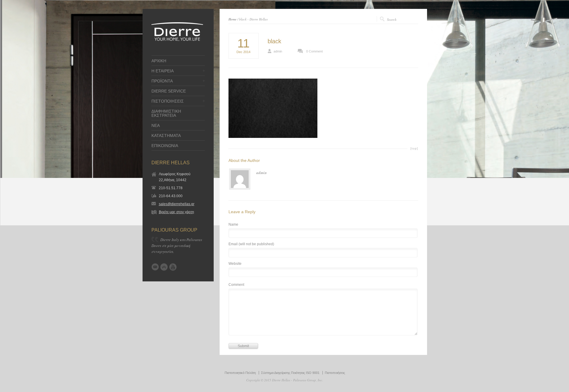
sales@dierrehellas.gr (176, 204)
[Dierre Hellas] (177, 41)
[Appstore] (164, 267)
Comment (236, 285)
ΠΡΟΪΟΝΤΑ (162, 81)
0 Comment (314, 51)
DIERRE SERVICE (168, 91)
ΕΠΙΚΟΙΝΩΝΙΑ (164, 146)
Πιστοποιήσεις (335, 373)
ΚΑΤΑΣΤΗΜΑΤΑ (166, 135)
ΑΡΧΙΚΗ (158, 61)
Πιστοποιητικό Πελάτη (240, 373)
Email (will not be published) (251, 244)
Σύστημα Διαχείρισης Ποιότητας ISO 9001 (290, 373)
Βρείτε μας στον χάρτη (176, 212)
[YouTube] (173, 267)
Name (233, 225)
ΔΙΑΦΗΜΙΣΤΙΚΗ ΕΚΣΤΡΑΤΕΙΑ (166, 113)
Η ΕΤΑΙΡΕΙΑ (162, 71)
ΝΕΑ (155, 125)
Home (232, 19)
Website (235, 264)
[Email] (155, 266)
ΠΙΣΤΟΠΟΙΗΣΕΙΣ (167, 101)
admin (278, 51)
